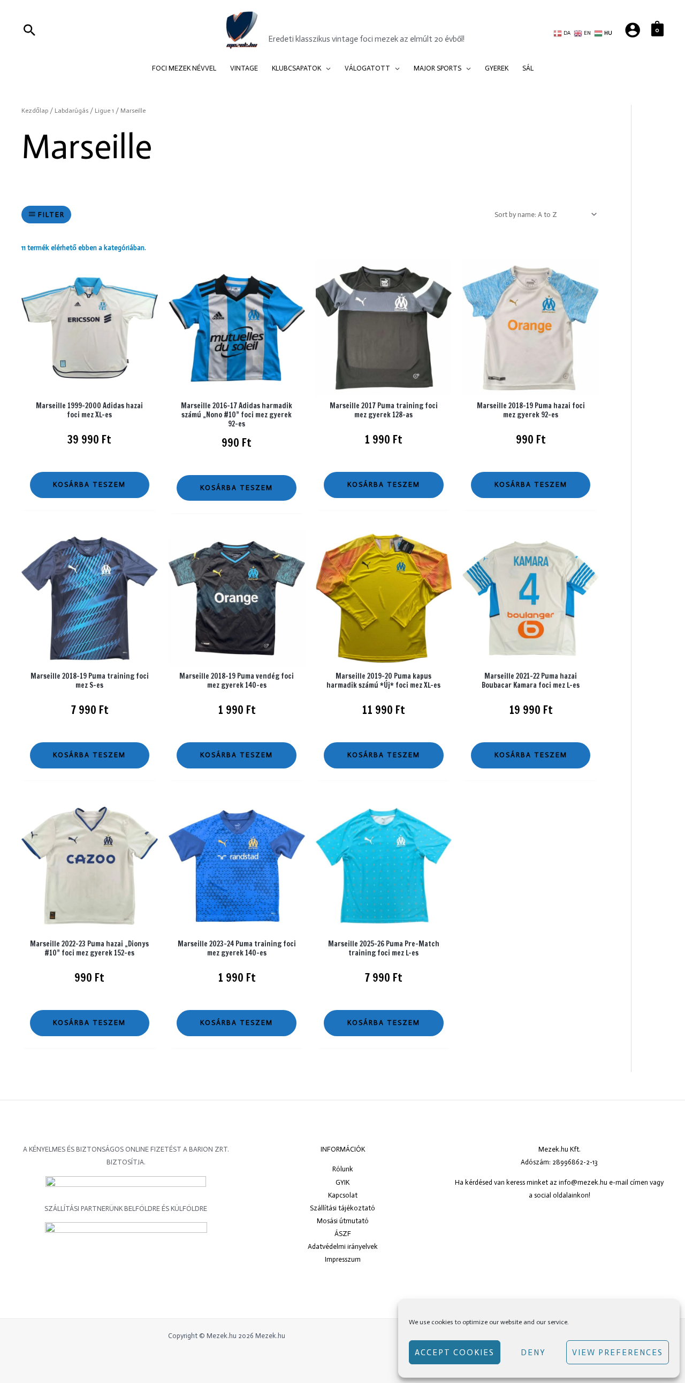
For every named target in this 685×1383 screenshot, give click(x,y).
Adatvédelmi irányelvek (343, 1246)
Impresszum (343, 1259)
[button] (326, 68)
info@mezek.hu (583, 1182)
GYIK (342, 1182)
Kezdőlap (34, 110)
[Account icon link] (633, 30)
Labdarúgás (71, 110)
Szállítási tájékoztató (342, 1208)
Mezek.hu (300, 23)
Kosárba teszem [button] (89, 484)
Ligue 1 (104, 110)
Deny (533, 1352)
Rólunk (342, 1169)
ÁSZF (342, 1234)
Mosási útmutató (343, 1221)
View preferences (617, 1352)
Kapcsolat (342, 1195)
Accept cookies (454, 1352)
